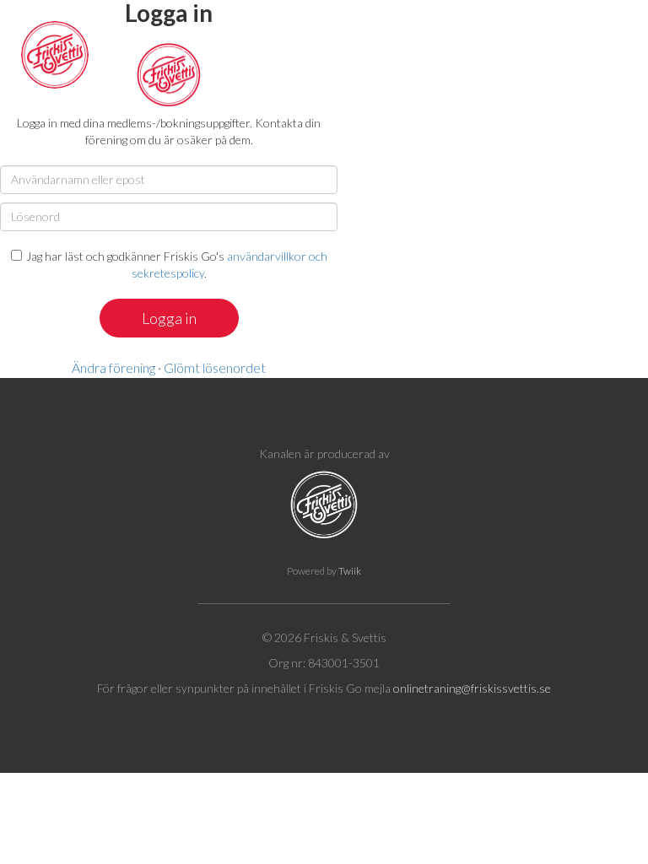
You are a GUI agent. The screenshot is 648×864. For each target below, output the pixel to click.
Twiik (349, 570)
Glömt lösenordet (215, 367)
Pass (329, 51)
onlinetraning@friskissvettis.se (472, 688)
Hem (171, 51)
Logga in (604, 51)
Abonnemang (251, 51)
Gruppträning (409, 51)
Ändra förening (113, 367)
